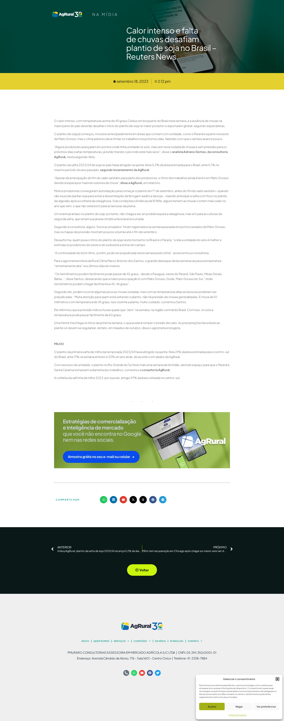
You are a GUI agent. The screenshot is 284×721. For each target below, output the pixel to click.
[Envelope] (142, 673)
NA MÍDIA (105, 14)
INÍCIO (85, 641)
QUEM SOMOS (101, 641)
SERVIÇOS (120, 641)
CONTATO (193, 641)
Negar (239, 706)
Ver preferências (266, 706)
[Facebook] (150, 673)
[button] (277, 679)
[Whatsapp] (134, 673)
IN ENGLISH (176, 641)
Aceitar (212, 706)
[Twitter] (158, 673)
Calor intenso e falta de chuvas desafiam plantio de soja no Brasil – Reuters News (171, 43)
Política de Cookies (237, 715)
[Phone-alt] (126, 673)
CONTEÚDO (140, 641)
